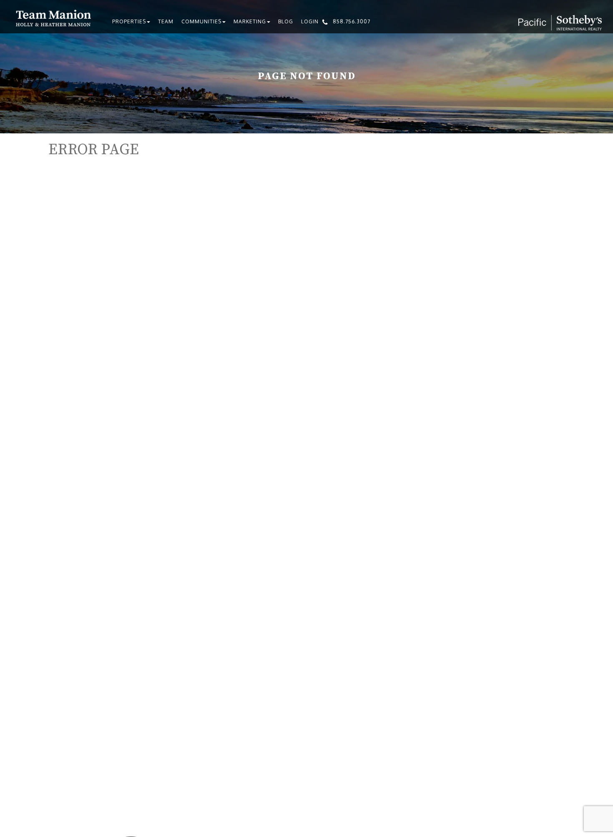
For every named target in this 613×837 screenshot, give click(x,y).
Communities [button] (201, 21)
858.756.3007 (351, 21)
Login (310, 21)
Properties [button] (129, 21)
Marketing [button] (250, 21)
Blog (285, 21)
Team (165, 21)
